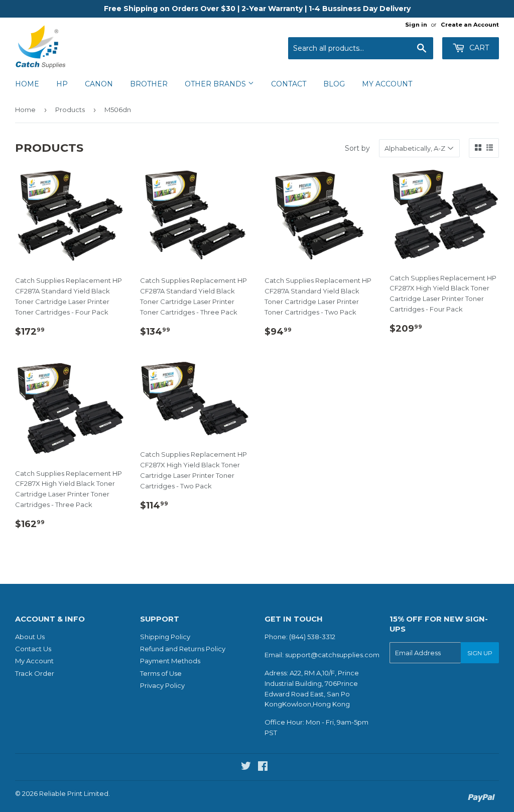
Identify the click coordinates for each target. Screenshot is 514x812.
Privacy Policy (162, 685)
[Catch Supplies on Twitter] (246, 767)
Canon (99, 83)
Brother (149, 83)
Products (70, 110)
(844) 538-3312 (312, 637)
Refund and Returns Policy (182, 649)
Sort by (357, 148)
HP (62, 83)
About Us (30, 637)
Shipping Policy (165, 637)
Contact (288, 83)
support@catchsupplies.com (332, 655)
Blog (334, 83)
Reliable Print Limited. (74, 793)
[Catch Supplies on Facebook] (263, 767)
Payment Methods (170, 661)
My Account (387, 83)
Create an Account (470, 24)
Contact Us (33, 649)
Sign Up (479, 653)
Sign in (416, 24)
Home (27, 83)
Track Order (34, 673)
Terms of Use (161, 673)
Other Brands (216, 83)
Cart (478, 47)
